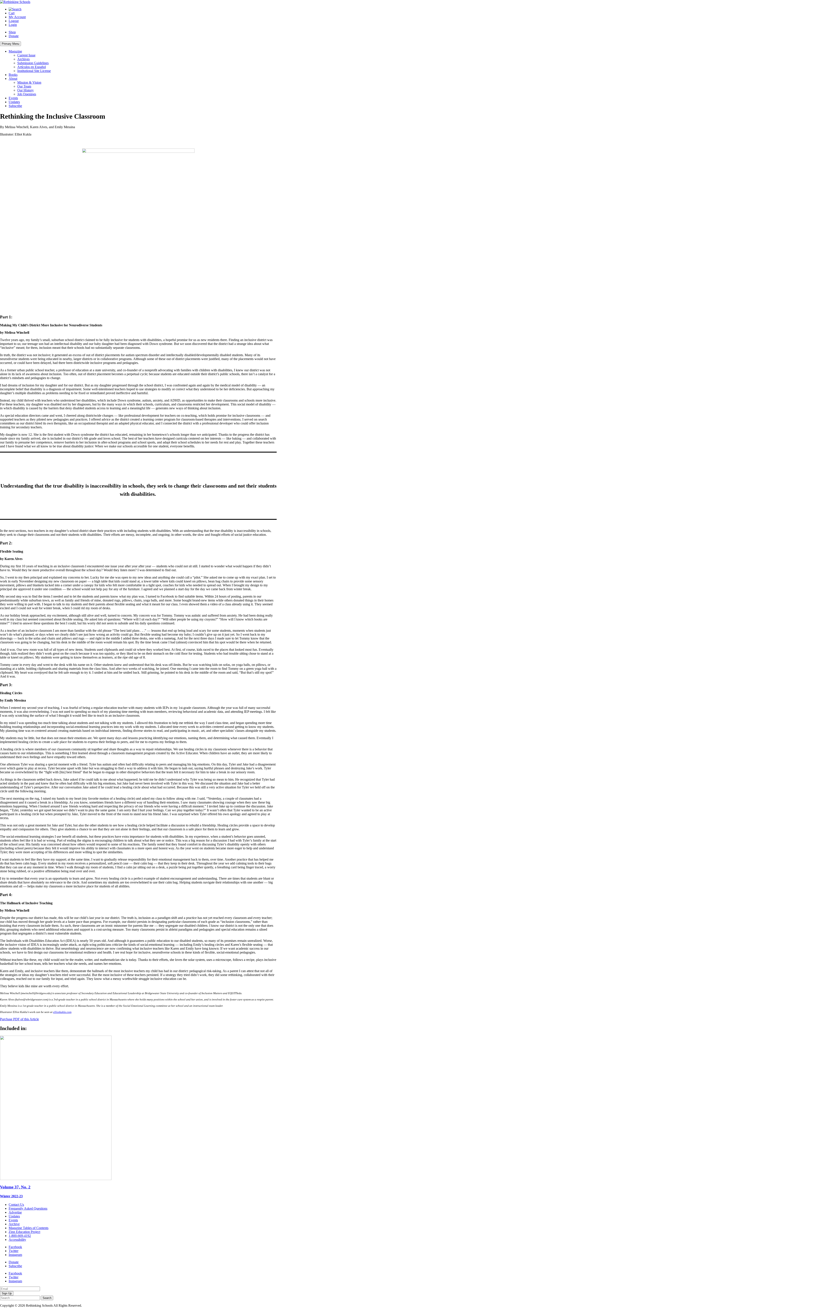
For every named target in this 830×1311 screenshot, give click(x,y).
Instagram (15, 1255)
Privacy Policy (93, 1305)
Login (13, 25)
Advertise (15, 1212)
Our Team (24, 86)
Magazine (15, 51)
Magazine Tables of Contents (28, 1228)
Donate (14, 36)
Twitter (13, 1251)
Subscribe (15, 106)
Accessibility (17, 1239)
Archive (14, 1224)
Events (13, 98)
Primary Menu (10, 43)
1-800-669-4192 (20, 1236)
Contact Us (16, 1204)
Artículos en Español (31, 67)
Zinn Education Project (24, 1232)
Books (13, 75)
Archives (23, 59)
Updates (14, 102)
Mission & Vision (29, 82)
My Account (17, 17)
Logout (14, 21)
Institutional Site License (34, 71)
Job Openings (26, 94)
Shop (12, 32)
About (13, 78)
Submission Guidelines (33, 63)
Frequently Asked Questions (28, 1208)
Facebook (15, 1247)
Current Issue (26, 55)
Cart (11, 13)
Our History (25, 90)
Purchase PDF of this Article (19, 1019)
